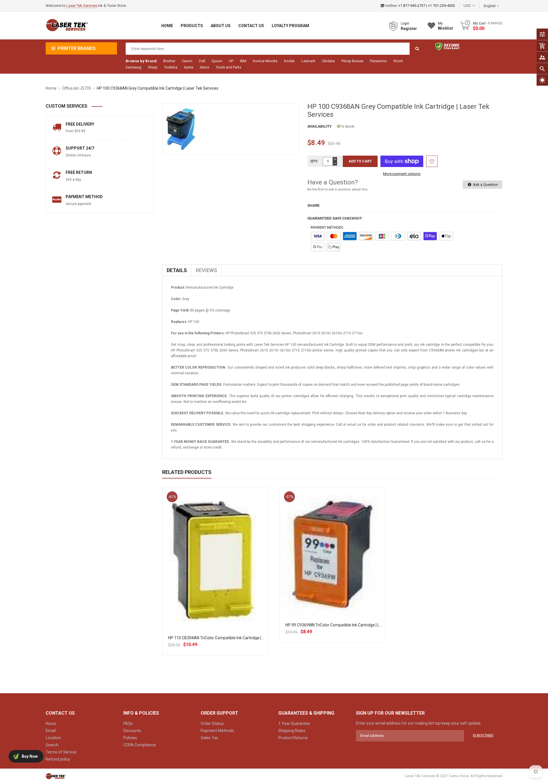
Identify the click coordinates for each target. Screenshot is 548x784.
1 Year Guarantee (294, 723)
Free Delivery (80, 124)
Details (177, 270)
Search (52, 745)
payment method (84, 196)
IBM (243, 61)
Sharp (153, 67)
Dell (202, 61)
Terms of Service (61, 752)
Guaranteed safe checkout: (335, 218)
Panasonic (378, 61)
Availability (319, 126)
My (445, 26)
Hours (51, 723)
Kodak (289, 61)
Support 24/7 (80, 148)
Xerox (204, 67)
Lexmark (308, 61)
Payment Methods (217, 730)
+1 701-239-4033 (441, 5)
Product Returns (293, 737)
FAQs (128, 723)
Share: (314, 205)
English (490, 6)
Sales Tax (209, 737)
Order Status (212, 723)
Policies (130, 737)
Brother (169, 61)
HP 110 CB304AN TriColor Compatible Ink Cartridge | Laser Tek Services (232, 638)
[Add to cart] (215, 579)
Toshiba (170, 67)
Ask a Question (485, 184)
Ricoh (398, 61)
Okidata (328, 61)
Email (51, 730)
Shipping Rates (291, 730)
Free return (79, 172)
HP (231, 61)
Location (53, 737)
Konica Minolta (265, 61)
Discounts (132, 730)
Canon (187, 61)
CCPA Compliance (139, 745)
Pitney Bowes (352, 61)
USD (476, 5)
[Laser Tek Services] (56, 776)
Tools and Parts (228, 67)
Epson (217, 61)
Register (409, 28)
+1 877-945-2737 (411, 5)
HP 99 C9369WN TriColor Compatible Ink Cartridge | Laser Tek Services (348, 625)
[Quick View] (227, 579)
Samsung (133, 67)
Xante (188, 67)
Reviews (206, 270)
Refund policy (58, 759)
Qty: (314, 161)
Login (405, 23)
